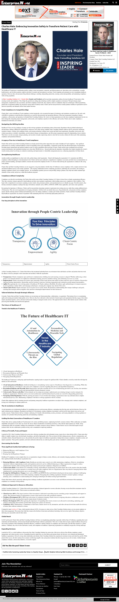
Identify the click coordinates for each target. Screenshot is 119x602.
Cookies (84, 598)
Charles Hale (24, 99)
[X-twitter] (117, 203)
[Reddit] (117, 212)
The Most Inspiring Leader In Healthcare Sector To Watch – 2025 (103, 52)
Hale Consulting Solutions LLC (11, 99)
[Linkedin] (117, 200)
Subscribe (105, 2)
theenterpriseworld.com (110, 580)
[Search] (113, 2)
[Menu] (116, 2)
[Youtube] (117, 209)
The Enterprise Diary (89, 2)
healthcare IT (15, 509)
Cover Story (6, 22)
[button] (69, 545)
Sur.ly (113, 583)
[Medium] (117, 206)
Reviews (98, 2)
